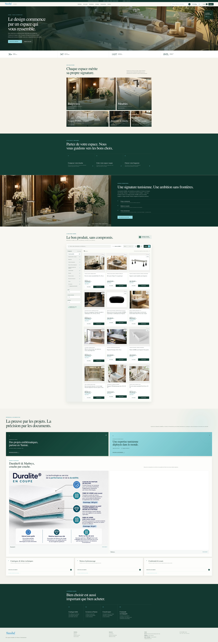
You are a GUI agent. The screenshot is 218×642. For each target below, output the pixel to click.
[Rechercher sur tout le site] (189, 4)
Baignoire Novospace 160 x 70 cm (114, 349)
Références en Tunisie (112, 636)
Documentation (103, 4)
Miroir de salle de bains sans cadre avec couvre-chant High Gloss (93, 349)
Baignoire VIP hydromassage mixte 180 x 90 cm (116, 386)
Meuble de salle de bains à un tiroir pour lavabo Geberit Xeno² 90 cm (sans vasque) (138, 312)
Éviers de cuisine (76, 636)
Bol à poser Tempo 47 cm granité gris (115, 276)
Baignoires (75, 633)
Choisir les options (98, 286)
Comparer (131, 246)
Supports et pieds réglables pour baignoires (138, 276)
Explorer (211, 4)
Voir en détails (89, 286)
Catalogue (97, 4)
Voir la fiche (109, 282)
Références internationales (113, 635)
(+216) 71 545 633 (149, 635)
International (91, 4)
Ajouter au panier (121, 285)
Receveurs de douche (77, 635)
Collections (80, 4)
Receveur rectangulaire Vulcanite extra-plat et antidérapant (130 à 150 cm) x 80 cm (94, 312)
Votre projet (85, 4)
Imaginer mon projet (27, 41)
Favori (103, 254)
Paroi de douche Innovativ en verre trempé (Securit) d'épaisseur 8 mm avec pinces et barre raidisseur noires (94, 386)
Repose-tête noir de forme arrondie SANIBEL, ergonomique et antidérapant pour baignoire (116, 312)
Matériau (69, 300)
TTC (141, 246)
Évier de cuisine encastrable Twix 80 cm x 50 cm (138, 386)
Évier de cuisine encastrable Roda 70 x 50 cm (94, 276)
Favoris (125, 246)
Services (109, 4)
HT (138, 246)
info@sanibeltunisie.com (148, 638)
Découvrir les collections (15, 41)
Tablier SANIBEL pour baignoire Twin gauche (139, 349)
